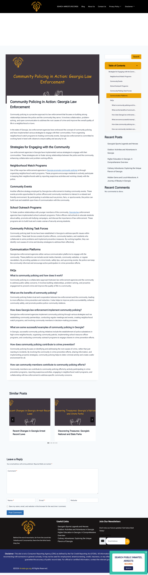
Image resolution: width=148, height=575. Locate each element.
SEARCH (128, 568)
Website (74, 500)
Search (136, 56)
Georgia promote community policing (62, 170)
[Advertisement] (74, 29)
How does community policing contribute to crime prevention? (126, 124)
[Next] (92, 419)
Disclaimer (129, 7)
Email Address (105, 535)
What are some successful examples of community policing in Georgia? (126, 119)
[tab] (48, 442)
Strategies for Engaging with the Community (123, 72)
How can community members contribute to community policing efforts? (126, 129)
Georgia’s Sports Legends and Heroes (122, 144)
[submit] (127, 542)
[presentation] (29, 412)
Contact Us (102, 7)
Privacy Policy (114, 7)
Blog (83, 7)
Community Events (116, 81)
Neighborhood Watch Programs (120, 76)
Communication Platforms (119, 95)
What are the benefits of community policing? (126, 110)
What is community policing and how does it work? (126, 105)
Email (42, 500)
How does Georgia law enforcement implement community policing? (126, 115)
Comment (12, 471)
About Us (91, 7)
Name (11, 500)
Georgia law (74, 212)
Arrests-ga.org (25, 568)
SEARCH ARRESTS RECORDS (67, 7)
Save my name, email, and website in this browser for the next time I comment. (37, 506)
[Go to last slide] (13, 419)
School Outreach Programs (119, 86)
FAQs (112, 100)
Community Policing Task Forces (121, 91)
